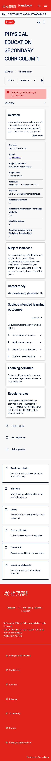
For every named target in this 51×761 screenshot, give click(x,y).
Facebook (11, 608)
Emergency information (20, 656)
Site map (13, 699)
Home (4, 14)
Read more (38, 135)
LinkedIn (37, 608)
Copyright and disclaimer (20, 742)
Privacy (12, 728)
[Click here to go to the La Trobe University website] (9, 7)
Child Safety (14, 670)
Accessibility (14, 713)
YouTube (27, 608)
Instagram (25, 611)
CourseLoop (43, 757)
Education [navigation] (16, 157)
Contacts (13, 684)
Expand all (37, 318)
